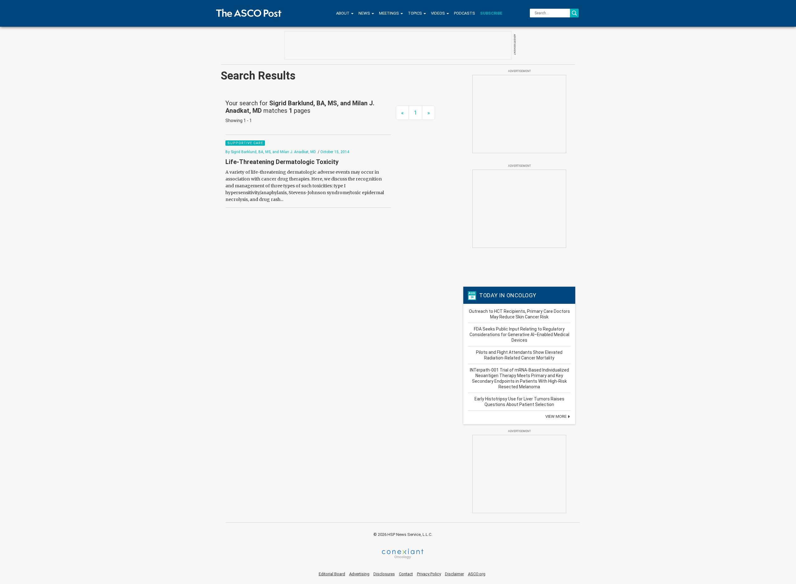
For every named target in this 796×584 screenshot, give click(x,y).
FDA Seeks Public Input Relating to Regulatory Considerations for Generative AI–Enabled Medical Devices (519, 334)
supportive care (245, 143)
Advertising (359, 574)
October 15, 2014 (334, 152)
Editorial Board (332, 574)
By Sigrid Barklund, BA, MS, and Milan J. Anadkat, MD (270, 152)
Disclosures (384, 574)
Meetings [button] (389, 13)
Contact (406, 574)
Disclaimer (454, 574)
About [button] (343, 13)
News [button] (365, 13)
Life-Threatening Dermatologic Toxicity (282, 162)
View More (556, 416)
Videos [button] (438, 13)
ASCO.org (476, 574)
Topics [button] (415, 13)
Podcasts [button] (464, 13)
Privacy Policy (429, 574)
